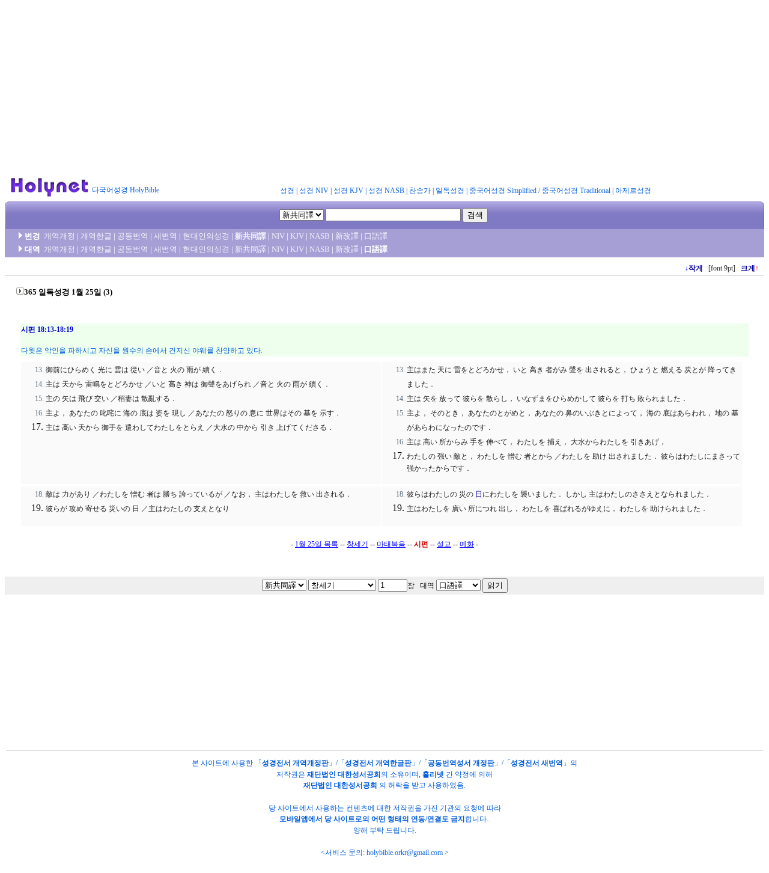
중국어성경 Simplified (502, 190)
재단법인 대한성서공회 (344, 774)
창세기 (357, 544)
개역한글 (96, 235)
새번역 (165, 235)
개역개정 (59, 235)
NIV (278, 235)
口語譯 (376, 235)
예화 (467, 544)
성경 (287, 190)
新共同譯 (250, 235)
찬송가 (420, 190)
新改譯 (347, 235)
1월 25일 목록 (316, 544)
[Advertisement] (384, 89)
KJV (297, 235)
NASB (319, 235)
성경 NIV (314, 190)
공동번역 (132, 235)
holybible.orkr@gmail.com (404, 852)
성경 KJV (348, 190)
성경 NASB (386, 190)
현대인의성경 (206, 235)
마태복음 (391, 544)
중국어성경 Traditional (576, 190)
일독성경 (450, 190)
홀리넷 (433, 774)
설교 (444, 544)
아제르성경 (633, 190)
